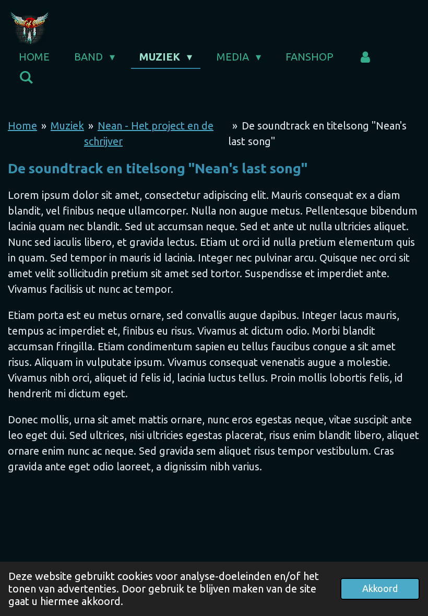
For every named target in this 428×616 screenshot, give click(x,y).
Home (22, 126)
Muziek (67, 126)
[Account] (365, 57)
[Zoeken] (26, 77)
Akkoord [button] (380, 588)
